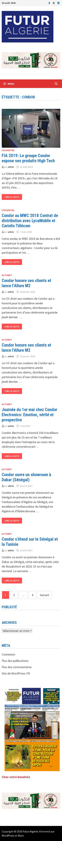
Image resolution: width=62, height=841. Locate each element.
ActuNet (7, 275)
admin (11, 166)
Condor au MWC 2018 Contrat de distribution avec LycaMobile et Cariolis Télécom (30, 220)
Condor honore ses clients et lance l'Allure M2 (26, 348)
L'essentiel (8, 150)
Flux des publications (15, 661)
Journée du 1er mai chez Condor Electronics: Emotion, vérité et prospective (29, 414)
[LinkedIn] (58, 3)
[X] (54, 3)
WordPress (8, 835)
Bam (21, 835)
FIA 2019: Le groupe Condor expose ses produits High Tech (28, 158)
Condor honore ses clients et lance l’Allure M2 (26, 283)
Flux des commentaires (17, 667)
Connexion (8, 654)
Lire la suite (11, 197)
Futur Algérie (30, 831)
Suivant (44, 595)
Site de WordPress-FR (16, 673)
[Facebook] (50, 3)
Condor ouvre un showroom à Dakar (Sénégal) (26, 477)
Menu (11, 83)
